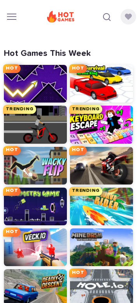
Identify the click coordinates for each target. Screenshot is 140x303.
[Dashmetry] (35, 206)
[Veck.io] (35, 247)
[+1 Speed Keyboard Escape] (101, 124)
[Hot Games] (60, 17)
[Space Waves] (35, 84)
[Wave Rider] (101, 206)
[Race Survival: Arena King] (101, 84)
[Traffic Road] (101, 166)
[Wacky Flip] (35, 166)
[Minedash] (101, 247)
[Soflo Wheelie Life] (35, 124)
